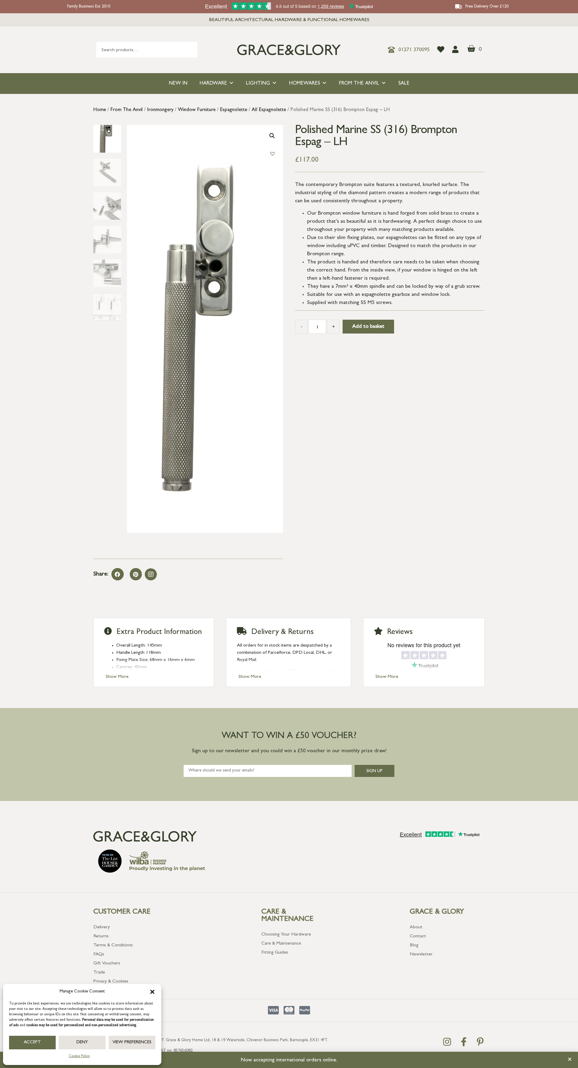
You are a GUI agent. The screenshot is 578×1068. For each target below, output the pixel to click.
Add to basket (368, 327)
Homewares (304, 83)
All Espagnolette (269, 110)
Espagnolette (233, 110)
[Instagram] (151, 574)
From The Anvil (359, 83)
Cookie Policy (79, 1056)
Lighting (258, 83)
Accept (32, 1042)
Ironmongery (160, 110)
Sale (403, 83)
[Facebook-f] (463, 1041)
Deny (82, 1042)
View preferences (132, 1042)
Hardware (213, 83)
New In (178, 83)
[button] (152, 992)
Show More (117, 677)
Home (99, 110)
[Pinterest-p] (480, 1041)
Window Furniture (197, 110)
